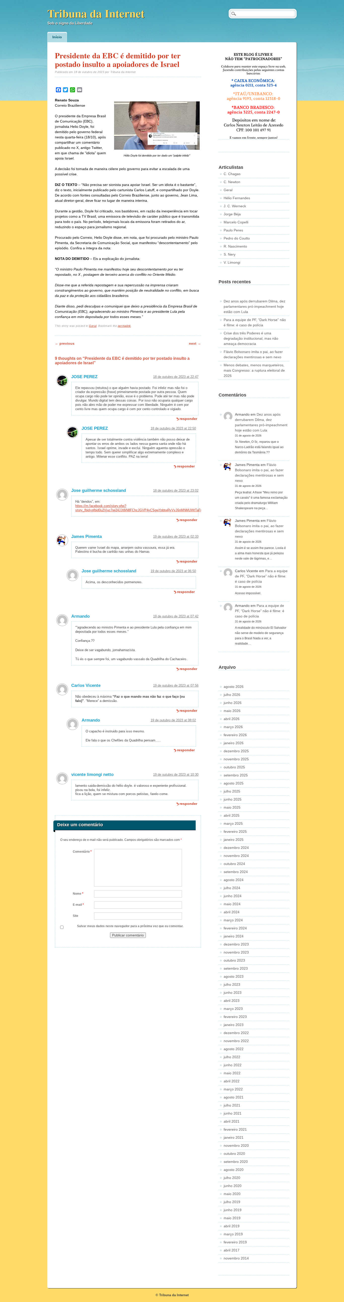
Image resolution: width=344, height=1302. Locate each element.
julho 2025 (232, 791)
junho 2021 (233, 1113)
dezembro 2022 (236, 1033)
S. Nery (229, 254)
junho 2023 (233, 993)
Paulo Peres (233, 230)
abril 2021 (231, 1121)
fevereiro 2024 (235, 928)
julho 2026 (232, 695)
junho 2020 (233, 1186)
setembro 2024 (236, 872)
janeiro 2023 (234, 1025)
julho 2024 (232, 888)
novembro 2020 (236, 1145)
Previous (65, 343)
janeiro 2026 (234, 743)
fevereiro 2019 (235, 1242)
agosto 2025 (234, 783)
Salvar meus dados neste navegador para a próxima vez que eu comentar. (130, 926)
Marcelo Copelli (236, 222)
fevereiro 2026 (235, 735)
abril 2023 (231, 1001)
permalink (124, 325)
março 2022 (233, 1089)
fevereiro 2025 (235, 832)
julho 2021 (232, 1105)
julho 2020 (232, 1178)
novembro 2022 (236, 1041)
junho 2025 (233, 799)
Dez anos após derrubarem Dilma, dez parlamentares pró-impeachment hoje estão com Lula (254, 306)
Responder (188, 419)
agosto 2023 (234, 976)
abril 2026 (231, 719)
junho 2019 (233, 1210)
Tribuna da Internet (96, 13)
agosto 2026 (234, 687)
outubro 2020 (234, 1154)
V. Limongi (232, 262)
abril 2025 (231, 815)
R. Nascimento (235, 246)
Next (195, 343)
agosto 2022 (234, 1049)
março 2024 (233, 920)
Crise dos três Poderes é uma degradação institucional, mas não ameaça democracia (251, 338)
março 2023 (233, 1009)
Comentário (82, 851)
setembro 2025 (236, 775)
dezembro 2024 (236, 848)
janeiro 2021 (234, 1137)
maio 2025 (232, 807)
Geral (92, 325)
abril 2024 (231, 912)
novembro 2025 (236, 759)
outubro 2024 (234, 864)
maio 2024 (232, 904)
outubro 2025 (234, 767)
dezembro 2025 (236, 751)
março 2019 (233, 1234)
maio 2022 (232, 1073)
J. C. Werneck (235, 206)
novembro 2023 (236, 952)
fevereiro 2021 (235, 1129)
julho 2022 (232, 1057)
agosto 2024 (234, 880)
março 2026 (233, 727)
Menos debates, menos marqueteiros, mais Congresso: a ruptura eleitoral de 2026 (254, 370)
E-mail (78, 904)
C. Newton (232, 182)
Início (57, 37)
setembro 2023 (236, 968)
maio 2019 (232, 1218)
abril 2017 (231, 1250)
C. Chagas (232, 174)
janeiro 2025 (234, 840)
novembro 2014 (236, 1258)
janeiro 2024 (234, 936)
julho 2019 (232, 1202)
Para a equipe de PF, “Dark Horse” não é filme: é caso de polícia (261, 576)
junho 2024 (233, 896)
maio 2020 (232, 1194)
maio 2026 (232, 711)
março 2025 (233, 823)
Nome (78, 893)
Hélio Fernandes (237, 198)
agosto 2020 (234, 1170)
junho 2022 (233, 1065)
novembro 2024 (236, 856)
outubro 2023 (234, 960)
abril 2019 (231, 1226)
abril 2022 (231, 1081)
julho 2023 (232, 984)
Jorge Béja (232, 214)
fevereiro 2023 (235, 1017)
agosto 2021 (234, 1097)
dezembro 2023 (236, 944)
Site (75, 916)
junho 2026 (233, 703)
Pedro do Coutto (237, 238)
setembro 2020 (236, 1162)
